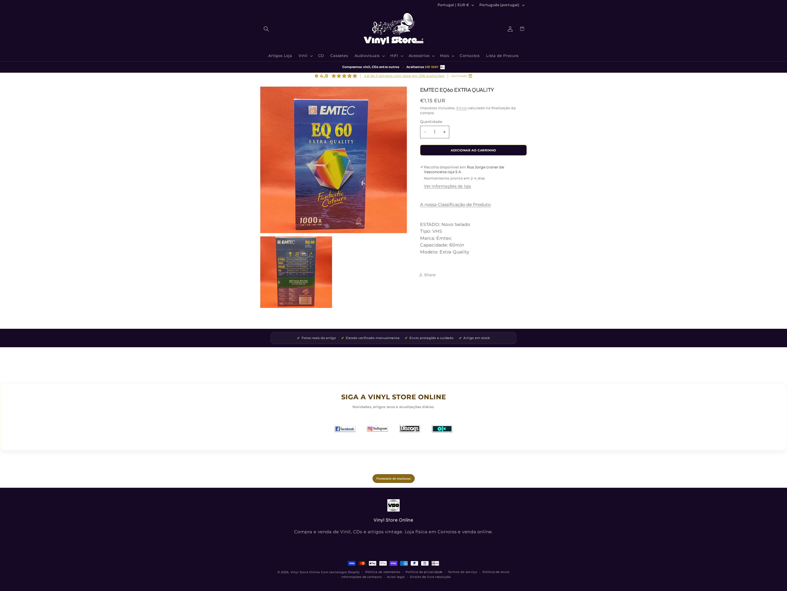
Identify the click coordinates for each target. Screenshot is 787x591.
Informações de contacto (361, 577)
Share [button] (430, 274)
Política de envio (495, 572)
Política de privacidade (424, 572)
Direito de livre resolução (430, 577)
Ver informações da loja (447, 186)
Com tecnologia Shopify (340, 572)
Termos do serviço (462, 572)
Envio (461, 108)
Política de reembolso (382, 572)
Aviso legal (396, 577)
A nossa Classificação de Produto (455, 204)
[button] (266, 29)
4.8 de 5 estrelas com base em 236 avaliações (404, 76)
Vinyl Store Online (305, 572)
